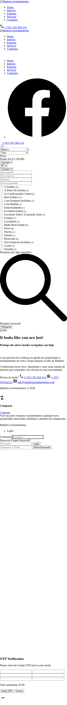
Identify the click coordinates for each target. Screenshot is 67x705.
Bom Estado (13, 197)
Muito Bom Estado (16, 224)
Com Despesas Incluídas (19, 200)
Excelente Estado (15, 211)
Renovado (11, 238)
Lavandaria (12, 221)
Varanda (10, 249)
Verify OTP (6, 691)
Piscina (9, 231)
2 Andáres (11, 186)
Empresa (11, 13)
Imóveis (11, 10)
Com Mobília (13, 204)
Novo (9, 228)
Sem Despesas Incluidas (19, 242)
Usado (9, 245)
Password (5, 440)
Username (5, 436)
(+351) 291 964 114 (15, 27)
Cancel (19, 691)
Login (36, 444)
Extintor (10, 217)
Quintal (9, 235)
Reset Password (42, 447)
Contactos (12, 19)
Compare (5, 412)
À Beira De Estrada (16, 190)
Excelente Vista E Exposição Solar (24, 214)
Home (10, 7)
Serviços (11, 16)
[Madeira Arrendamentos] (14, 1)
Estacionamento (14, 207)
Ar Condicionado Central (19, 193)
